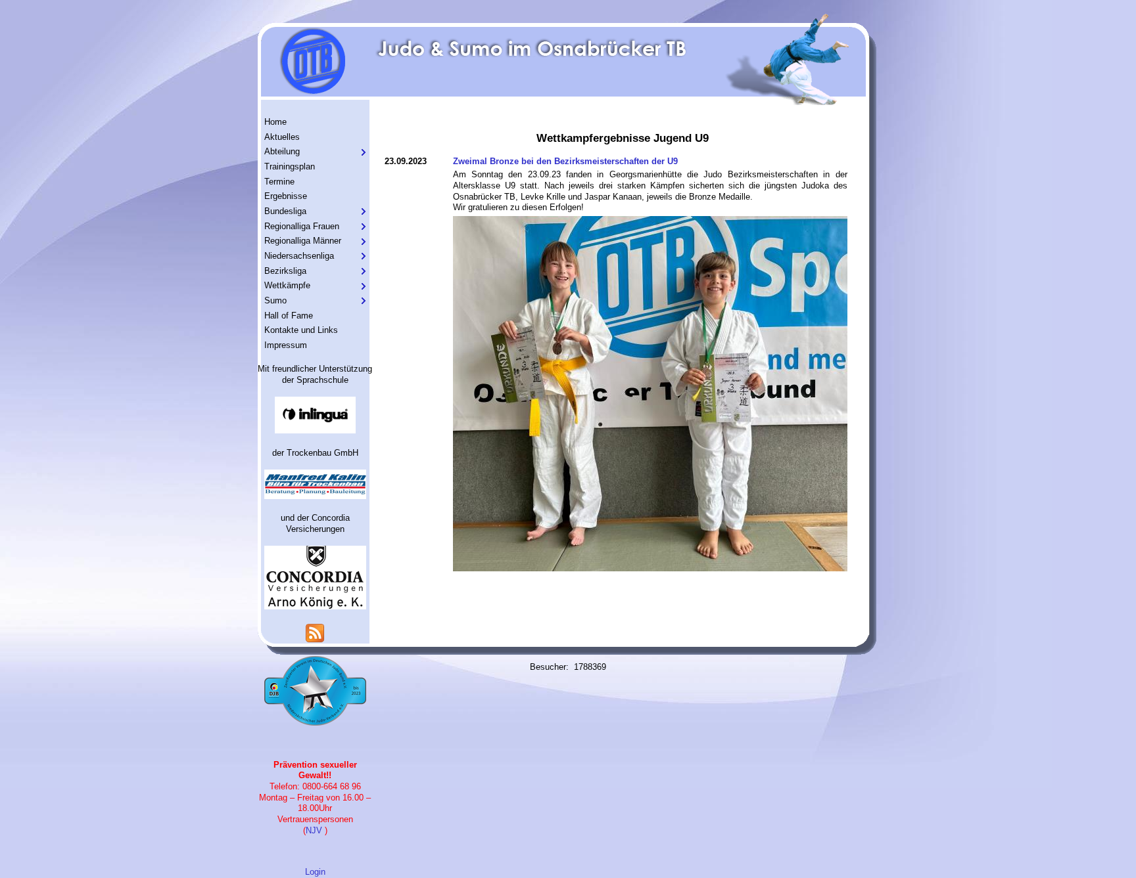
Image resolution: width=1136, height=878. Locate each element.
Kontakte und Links (301, 330)
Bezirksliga (285, 271)
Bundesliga (285, 211)
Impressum (285, 345)
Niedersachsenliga (299, 256)
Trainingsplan (289, 166)
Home (275, 122)
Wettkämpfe (287, 285)
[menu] (315, 234)
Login (315, 872)
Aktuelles (282, 137)
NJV (314, 830)
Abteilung (282, 151)
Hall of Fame (288, 315)
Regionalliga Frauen (301, 226)
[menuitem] (315, 122)
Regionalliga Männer (302, 241)
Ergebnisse (285, 196)
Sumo (275, 300)
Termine (279, 182)
